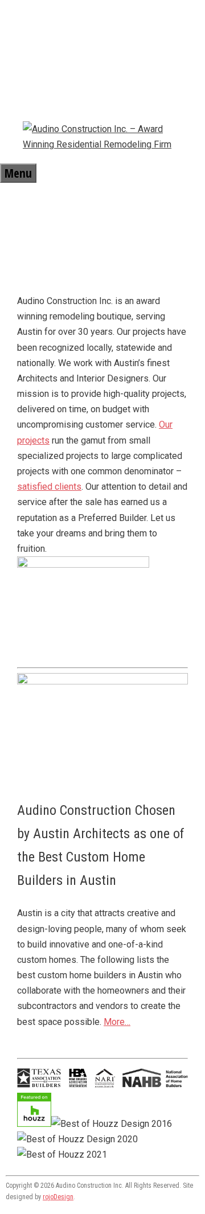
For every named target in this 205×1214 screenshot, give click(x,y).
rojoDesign (58, 1197)
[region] (102, 229)
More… (117, 1021)
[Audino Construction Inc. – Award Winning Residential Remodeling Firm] (102, 144)
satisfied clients (49, 486)
